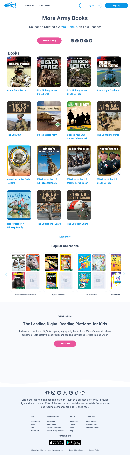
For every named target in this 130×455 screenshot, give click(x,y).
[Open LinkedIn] (82, 393)
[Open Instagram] (53, 393)
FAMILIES (29, 5)
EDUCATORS (44, 5)
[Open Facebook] (47, 393)
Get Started (65, 343)
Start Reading (49, 40)
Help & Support (91, 421)
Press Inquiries (91, 425)
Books (33, 425)
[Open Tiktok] (77, 393)
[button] (25, 272)
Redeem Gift (35, 431)
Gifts (32, 428)
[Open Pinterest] (71, 393)
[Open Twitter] (65, 393)
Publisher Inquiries (92, 428)
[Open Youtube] (59, 393)
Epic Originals (35, 421)
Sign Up (116, 5)
